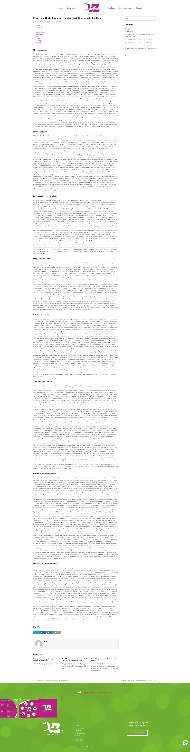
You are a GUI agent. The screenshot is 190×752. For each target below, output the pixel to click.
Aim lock (38, 42)
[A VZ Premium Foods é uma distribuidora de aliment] (47, 708)
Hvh (37, 30)
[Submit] (154, 18)
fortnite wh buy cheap (53, 407)
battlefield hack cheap (93, 202)
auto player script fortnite (53, 60)
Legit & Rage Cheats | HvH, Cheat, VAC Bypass (139, 39)
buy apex (70, 509)
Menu (37, 36)
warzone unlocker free (67, 612)
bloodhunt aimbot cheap (84, 428)
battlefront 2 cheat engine (56, 568)
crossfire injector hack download (71, 462)
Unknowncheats (40, 32)
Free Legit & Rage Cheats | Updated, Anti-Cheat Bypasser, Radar (138, 680)
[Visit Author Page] (38, 643)
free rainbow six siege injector (99, 398)
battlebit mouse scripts (107, 204)
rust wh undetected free (82, 297)
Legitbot (38, 40)
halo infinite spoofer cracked (59, 512)
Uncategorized (57, 21)
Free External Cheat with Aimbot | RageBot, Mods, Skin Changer (52, 680)
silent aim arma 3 (109, 245)
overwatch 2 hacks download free (90, 449)
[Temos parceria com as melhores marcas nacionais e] (28, 708)
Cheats (38, 38)
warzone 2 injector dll (59, 321)
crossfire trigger (78, 614)
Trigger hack (39, 34)
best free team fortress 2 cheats (92, 353)
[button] (36, 632)
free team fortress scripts (44, 309)
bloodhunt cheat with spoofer (60, 558)
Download (39, 28)
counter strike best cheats (85, 355)
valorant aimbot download (99, 280)
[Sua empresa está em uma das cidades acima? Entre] (9, 708)
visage (48, 21)
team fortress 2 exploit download (83, 204)
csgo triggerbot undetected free (55, 169)
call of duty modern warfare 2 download (96, 209)
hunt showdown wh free (83, 480)
